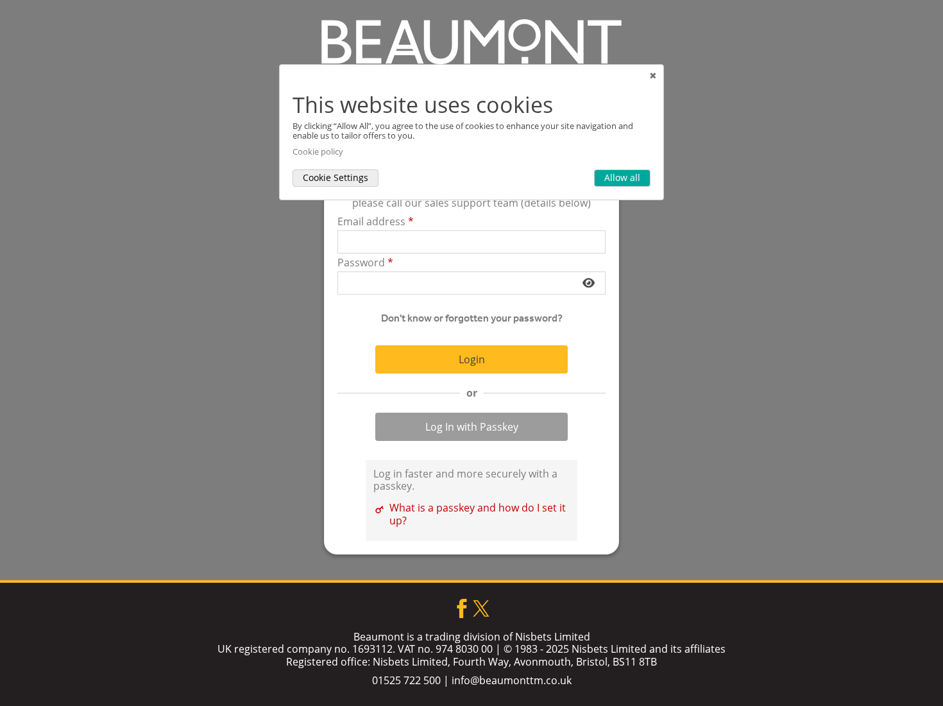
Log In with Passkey (471, 427)
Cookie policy (318, 151)
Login (472, 359)
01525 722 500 (406, 680)
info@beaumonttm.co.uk (512, 680)
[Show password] (589, 283)
